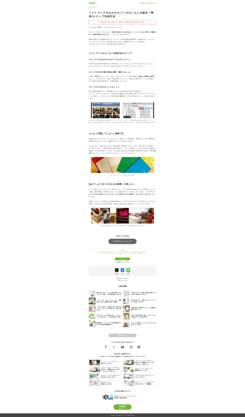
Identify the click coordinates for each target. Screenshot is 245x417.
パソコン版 (102, 66)
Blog (90, 7)
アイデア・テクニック (106, 252)
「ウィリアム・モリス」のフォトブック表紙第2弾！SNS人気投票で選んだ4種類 (109, 301)
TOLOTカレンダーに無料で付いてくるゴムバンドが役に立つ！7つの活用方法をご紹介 (108, 316)
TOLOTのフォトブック (122, 241)
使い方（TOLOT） (137, 252)
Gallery (94, 7)
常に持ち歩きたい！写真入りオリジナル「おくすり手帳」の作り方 (143, 301)
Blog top (122, 335)
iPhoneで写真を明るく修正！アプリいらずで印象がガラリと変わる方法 (143, 316)
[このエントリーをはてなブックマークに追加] (122, 270)
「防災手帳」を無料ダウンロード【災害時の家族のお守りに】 (143, 308)
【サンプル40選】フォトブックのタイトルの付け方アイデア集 (143, 323)
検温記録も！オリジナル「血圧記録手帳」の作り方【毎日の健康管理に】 (109, 323)
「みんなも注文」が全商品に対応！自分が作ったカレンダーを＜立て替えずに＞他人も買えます (109, 308)
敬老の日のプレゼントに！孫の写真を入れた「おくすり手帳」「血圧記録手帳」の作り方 (109, 293)
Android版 (94, 66)
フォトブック (123, 252)
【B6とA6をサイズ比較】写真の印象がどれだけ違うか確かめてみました (143, 293)
